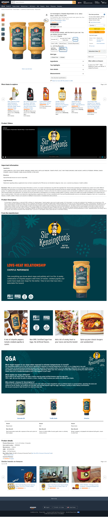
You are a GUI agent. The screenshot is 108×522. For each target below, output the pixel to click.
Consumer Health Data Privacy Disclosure (55, 512)
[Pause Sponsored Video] (34, 477)
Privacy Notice (42, 512)
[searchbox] (43, 2)
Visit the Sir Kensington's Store (58, 20)
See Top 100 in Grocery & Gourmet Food (41, 453)
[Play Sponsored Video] (54, 474)
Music (47, 6)
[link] (14, 105)
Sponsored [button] (3, 463)
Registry (42, 6)
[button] (3, 6)
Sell (38, 6)
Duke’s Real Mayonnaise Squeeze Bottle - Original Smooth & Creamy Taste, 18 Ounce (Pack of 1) (58, 485)
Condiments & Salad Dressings (27, 9)
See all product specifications (58, 77)
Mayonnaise (37, 9)
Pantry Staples (16, 9)
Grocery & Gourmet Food (6, 9)
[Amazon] (5, 2)
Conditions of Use (34, 512)
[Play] (3, 157)
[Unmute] (105, 157)
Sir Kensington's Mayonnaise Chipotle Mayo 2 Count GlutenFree (19, 129)
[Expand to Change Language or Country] (52, 507)
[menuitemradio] (102, 157)
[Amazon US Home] (33, 508)
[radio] (3, 15)
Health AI (8, 6)
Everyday (59, 6)
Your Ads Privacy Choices (71, 512)
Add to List (91, 56)
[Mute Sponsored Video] (34, 480)
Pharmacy (53, 6)
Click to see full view (27, 69)
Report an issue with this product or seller (62, 80)
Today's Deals (15, 6)
